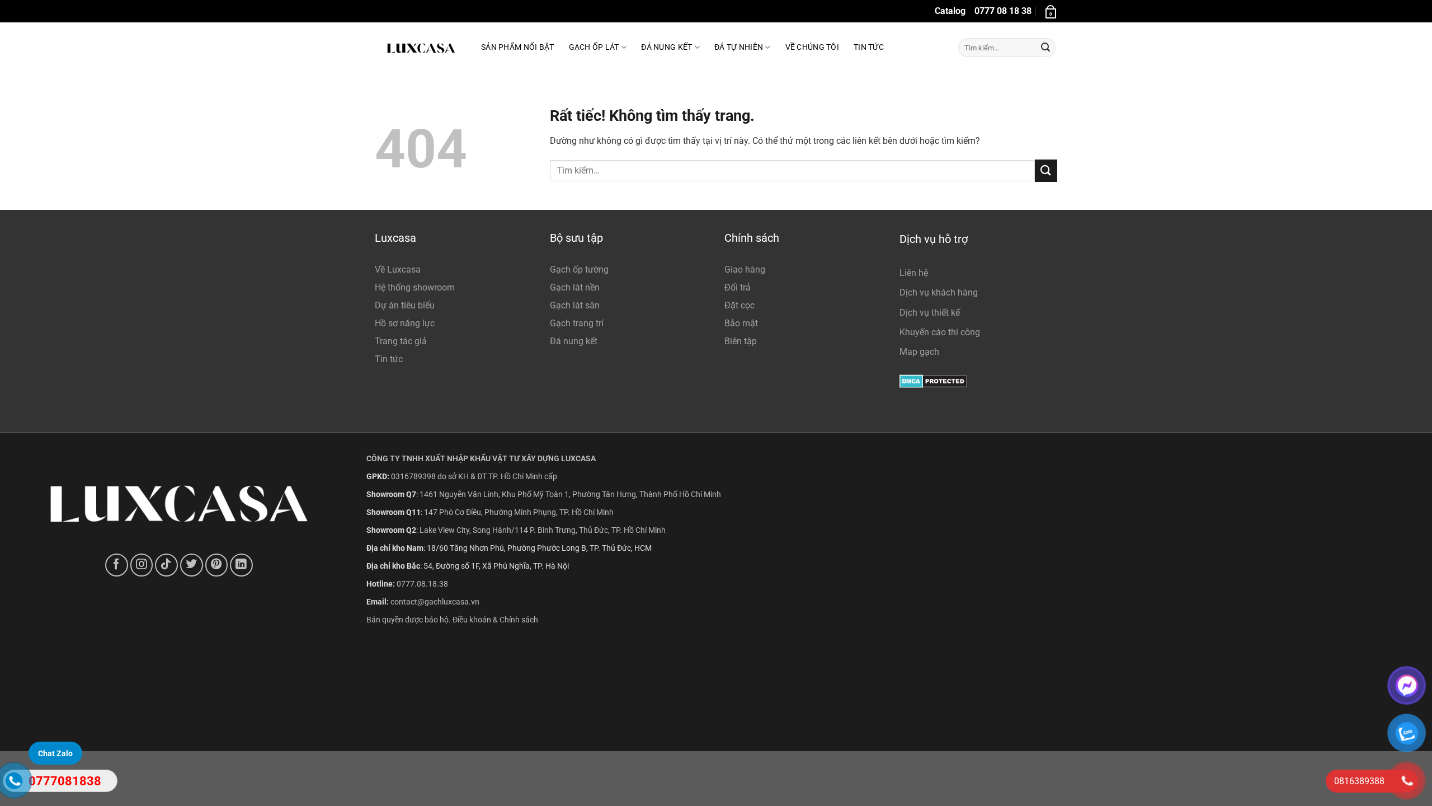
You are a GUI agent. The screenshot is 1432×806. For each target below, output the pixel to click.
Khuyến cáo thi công (939, 332)
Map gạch (919, 351)
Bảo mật (741, 323)
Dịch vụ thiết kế (929, 312)
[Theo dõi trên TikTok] (166, 565)
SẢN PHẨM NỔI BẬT (517, 47)
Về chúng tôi (812, 47)
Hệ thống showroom (415, 287)
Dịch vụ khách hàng (938, 292)
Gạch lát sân (575, 305)
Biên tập (740, 341)
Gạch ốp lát (594, 47)
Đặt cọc (739, 305)
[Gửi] (1045, 47)
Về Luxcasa (398, 269)
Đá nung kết (573, 341)
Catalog (950, 11)
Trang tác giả (401, 341)
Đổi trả (737, 287)
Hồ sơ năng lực (405, 323)
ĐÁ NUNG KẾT (666, 47)
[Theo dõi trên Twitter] (191, 565)
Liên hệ (913, 273)
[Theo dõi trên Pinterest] (216, 565)
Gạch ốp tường (579, 269)
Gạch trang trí (577, 323)
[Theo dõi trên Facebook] (116, 565)
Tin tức (869, 47)
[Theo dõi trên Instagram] (141, 565)
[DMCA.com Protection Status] (933, 380)
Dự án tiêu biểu (405, 305)
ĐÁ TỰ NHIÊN (738, 47)
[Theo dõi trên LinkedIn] (241, 565)
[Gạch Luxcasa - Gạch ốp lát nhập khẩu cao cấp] (419, 47)
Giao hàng (744, 269)
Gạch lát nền (575, 287)
